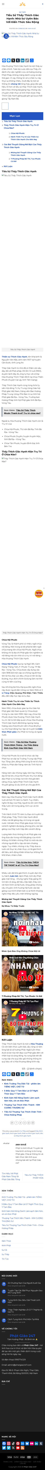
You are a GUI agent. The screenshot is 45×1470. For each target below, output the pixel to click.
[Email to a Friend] (25, 1123)
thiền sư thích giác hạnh (30, 1133)
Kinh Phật (6, 1245)
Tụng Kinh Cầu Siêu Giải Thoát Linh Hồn (24, 1301)
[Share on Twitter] (20, 1123)
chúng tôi (16, 84)
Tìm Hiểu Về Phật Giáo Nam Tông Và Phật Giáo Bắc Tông (11, 1176)
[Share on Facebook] (16, 1123)
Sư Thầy (22, 12)
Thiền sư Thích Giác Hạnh (14, 357)
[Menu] (3, 4)
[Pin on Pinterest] (29, 1123)
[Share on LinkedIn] (33, 1123)
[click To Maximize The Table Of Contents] (5, 106)
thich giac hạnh (15, 1133)
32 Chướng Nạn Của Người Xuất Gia (24, 1283)
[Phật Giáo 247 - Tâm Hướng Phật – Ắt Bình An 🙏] (22, 4)
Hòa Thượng (37, 1044)
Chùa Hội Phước (9, 664)
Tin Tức (5, 1259)
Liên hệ (23, 1463)
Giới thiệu (37, 1462)
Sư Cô (4, 1250)
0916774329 (20, 1360)
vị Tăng (5, 693)
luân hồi (14, 876)
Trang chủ (8, 1462)
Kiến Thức (6, 1241)
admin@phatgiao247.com (19, 1365)
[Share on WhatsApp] (12, 1123)
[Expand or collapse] (4, 115)
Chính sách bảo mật (22, 1462)
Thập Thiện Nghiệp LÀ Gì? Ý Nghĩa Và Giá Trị (25, 1311)
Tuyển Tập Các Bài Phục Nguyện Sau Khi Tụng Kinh (25, 1291)
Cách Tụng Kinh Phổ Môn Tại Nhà (23, 1319)
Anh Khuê (32, 28)
